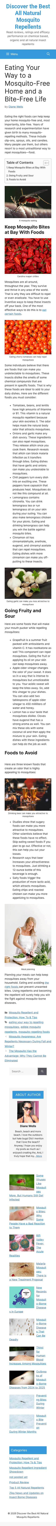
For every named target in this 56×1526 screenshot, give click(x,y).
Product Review (19, 1482)
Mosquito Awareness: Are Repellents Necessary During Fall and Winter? (28, 1041)
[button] (48, 54)
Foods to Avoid (17, 179)
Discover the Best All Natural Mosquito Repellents (28, 16)
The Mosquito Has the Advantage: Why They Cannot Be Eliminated (25, 1055)
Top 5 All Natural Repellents (26, 1487)
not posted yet (18, 1477)
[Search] (42, 1071)
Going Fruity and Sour (21, 175)
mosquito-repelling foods (34, 1031)
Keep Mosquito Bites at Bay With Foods (26, 169)
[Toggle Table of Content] (44, 163)
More (39, 1156)
